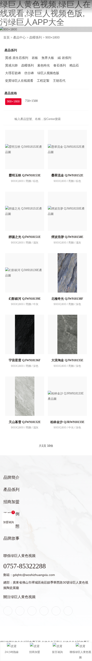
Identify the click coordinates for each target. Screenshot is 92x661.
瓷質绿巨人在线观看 (19, 80)
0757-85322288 (24, 566)
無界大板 (48, 58)
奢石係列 (59, 65)
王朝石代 (59, 80)
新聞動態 (11, 526)
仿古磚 (29, 73)
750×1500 (31, 101)
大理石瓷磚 (13, 73)
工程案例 (11, 514)
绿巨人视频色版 (48, 73)
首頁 (6, 37)
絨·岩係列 (64, 58)
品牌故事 (11, 538)
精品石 (74, 65)
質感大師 (11, 65)
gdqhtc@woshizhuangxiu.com (34, 575)
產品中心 (19, 37)
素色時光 (43, 65)
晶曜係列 (35, 37)
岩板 (35, 58)
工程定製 (43, 80)
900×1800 (52, 37)
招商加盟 (11, 502)
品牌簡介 (11, 477)
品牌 (6, 4)
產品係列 (11, 489)
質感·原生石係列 (16, 58)
